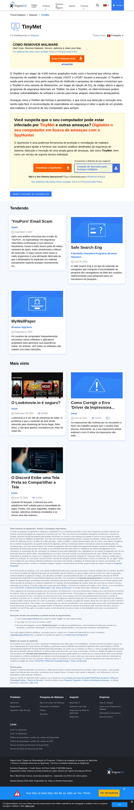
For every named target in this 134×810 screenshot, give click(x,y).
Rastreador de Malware (49, 706)
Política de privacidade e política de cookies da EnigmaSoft (34, 737)
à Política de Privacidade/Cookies (38, 588)
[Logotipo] (18, 5)
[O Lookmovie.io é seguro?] (37, 385)
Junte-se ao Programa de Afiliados (110, 707)
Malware (33, 15)
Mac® (102, 177)
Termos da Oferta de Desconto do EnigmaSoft (29, 745)
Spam (14, 227)
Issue (14, 408)
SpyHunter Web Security (20, 710)
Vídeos (43, 710)
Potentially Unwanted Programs (88, 253)
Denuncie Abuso (106, 717)
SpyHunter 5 (75, 703)
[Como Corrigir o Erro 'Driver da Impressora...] (97, 385)
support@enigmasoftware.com (21, 635)
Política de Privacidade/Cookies (57, 661)
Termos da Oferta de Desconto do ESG (26, 749)
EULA (51, 52)
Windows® (92, 177)
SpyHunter (14, 703)
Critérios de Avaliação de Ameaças (96, 680)
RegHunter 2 (15, 706)
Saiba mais (29, 806)
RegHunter (74, 717)
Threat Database (18, 15)
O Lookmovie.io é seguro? (35, 402)
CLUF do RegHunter (18, 734)
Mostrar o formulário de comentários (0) (31, 194)
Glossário (44, 714)
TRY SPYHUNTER (109, 793)
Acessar (119, 5)
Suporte (72, 6)
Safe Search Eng (86, 247)
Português (108, 5)
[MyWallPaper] (37, 304)
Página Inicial (34, 6)
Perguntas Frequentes (72, 680)
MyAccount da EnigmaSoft (77, 635)
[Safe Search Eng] (97, 230)
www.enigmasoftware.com (33, 619)
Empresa (84, 6)
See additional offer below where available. (31, 52)
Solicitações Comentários (109, 713)
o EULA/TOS (19, 588)
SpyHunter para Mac (78, 706)
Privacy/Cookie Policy (67, 52)
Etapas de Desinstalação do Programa (39, 760)
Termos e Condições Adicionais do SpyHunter (31, 763)
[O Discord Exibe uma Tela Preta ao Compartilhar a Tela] (37, 460)
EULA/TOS (39, 661)
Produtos (46, 6)
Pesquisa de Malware (59, 6)
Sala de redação (106, 703)
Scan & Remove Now (63, 58)
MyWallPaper (23, 321)
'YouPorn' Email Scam (31, 221)
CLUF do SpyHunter (18, 730)
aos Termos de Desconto (61, 588)
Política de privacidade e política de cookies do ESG (31, 741)
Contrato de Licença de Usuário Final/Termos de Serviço (87, 678)
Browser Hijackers (21, 327)
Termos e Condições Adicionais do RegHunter (70, 763)
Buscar (97, 5)
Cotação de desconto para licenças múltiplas (92, 168)
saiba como (104, 588)
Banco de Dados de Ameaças (52, 703)
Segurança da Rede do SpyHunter (79, 711)
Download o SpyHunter (49, 167)
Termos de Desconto (79, 661)
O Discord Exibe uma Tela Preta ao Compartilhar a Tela (35, 482)
